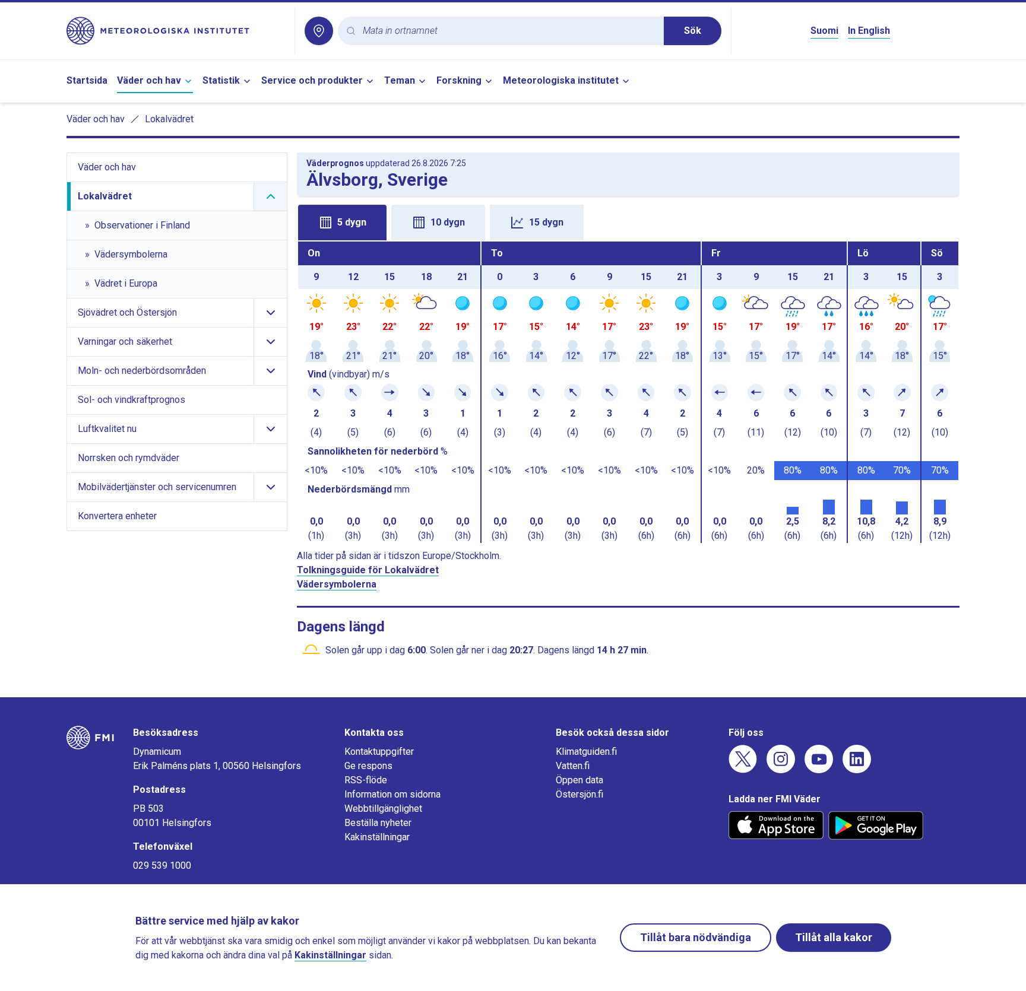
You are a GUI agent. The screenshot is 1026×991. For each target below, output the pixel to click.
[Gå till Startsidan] (175, 31)
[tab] (342, 222)
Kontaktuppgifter (379, 751)
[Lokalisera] (319, 31)
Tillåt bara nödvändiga (695, 937)
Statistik (221, 80)
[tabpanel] (628, 392)
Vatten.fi (573, 765)
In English (869, 30)
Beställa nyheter (377, 822)
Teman (399, 80)
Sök (692, 30)
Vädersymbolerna (336, 584)
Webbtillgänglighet (383, 808)
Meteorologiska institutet (561, 80)
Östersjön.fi (579, 794)
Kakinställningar (377, 837)
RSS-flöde (365, 780)
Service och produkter (312, 80)
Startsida (86, 80)
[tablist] (628, 221)
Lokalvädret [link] (169, 119)
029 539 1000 (162, 865)
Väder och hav (149, 80)
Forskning (459, 80)
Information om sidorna (392, 794)
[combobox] (508, 31)
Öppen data (579, 780)
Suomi (824, 30)
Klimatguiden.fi (586, 751)
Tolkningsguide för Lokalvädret (368, 570)
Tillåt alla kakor (833, 937)
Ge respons (368, 765)
